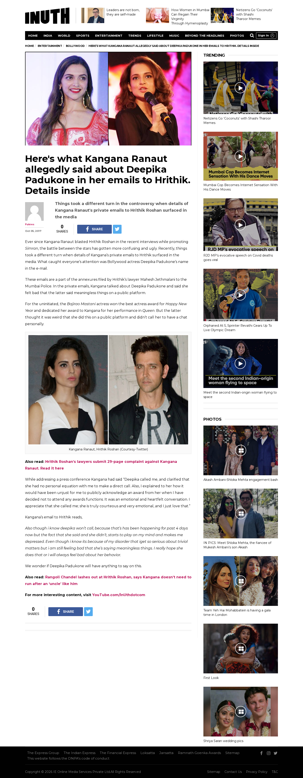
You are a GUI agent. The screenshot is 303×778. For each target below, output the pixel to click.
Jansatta (166, 753)
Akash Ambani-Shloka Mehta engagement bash (240, 480)
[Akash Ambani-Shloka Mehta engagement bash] (240, 450)
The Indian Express (79, 753)
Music (174, 35)
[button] (266, 35)
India (47, 35)
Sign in (263, 35)
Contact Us (233, 772)
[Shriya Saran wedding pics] (240, 711)
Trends (134, 35)
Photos (237, 35)
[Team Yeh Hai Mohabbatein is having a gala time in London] (240, 581)
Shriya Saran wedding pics (223, 741)
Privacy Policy (257, 772)
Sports (82, 35)
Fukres (29, 224)
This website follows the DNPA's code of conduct (68, 758)
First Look (211, 678)
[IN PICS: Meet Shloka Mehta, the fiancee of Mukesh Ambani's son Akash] (240, 513)
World (64, 35)
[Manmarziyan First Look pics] (240, 648)
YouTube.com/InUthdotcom (118, 595)
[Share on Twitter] (117, 229)
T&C (275, 772)
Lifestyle (155, 35)
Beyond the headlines (204, 35)
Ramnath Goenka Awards (199, 753)
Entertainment (108, 35)
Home (33, 35)
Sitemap (232, 753)
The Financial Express (118, 753)
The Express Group (43, 753)
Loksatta (147, 753)
